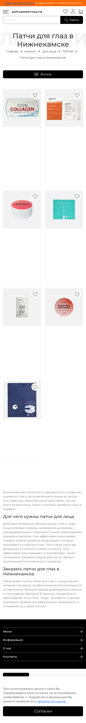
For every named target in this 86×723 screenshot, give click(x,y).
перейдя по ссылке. (51, 701)
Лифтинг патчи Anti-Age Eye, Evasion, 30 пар (19, 432)
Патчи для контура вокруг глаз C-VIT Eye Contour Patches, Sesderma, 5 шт (64, 144)
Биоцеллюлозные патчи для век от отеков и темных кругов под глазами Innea (21, 343)
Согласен (43, 711)
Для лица (49, 51)
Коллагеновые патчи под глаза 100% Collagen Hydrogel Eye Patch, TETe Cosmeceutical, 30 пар (21, 149)
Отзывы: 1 (12, 259)
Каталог (30, 51)
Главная (12, 51)
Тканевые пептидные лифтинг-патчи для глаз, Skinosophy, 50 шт (63, 343)
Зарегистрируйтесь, (19, 3)
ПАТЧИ (68, 51)
